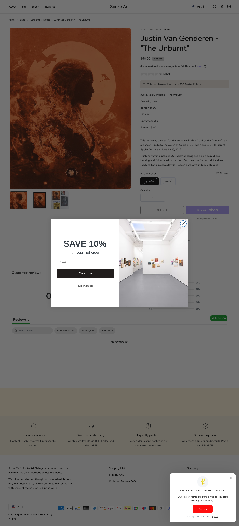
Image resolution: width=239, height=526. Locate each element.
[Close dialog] (183, 224)
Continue (85, 273)
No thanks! (85, 285)
